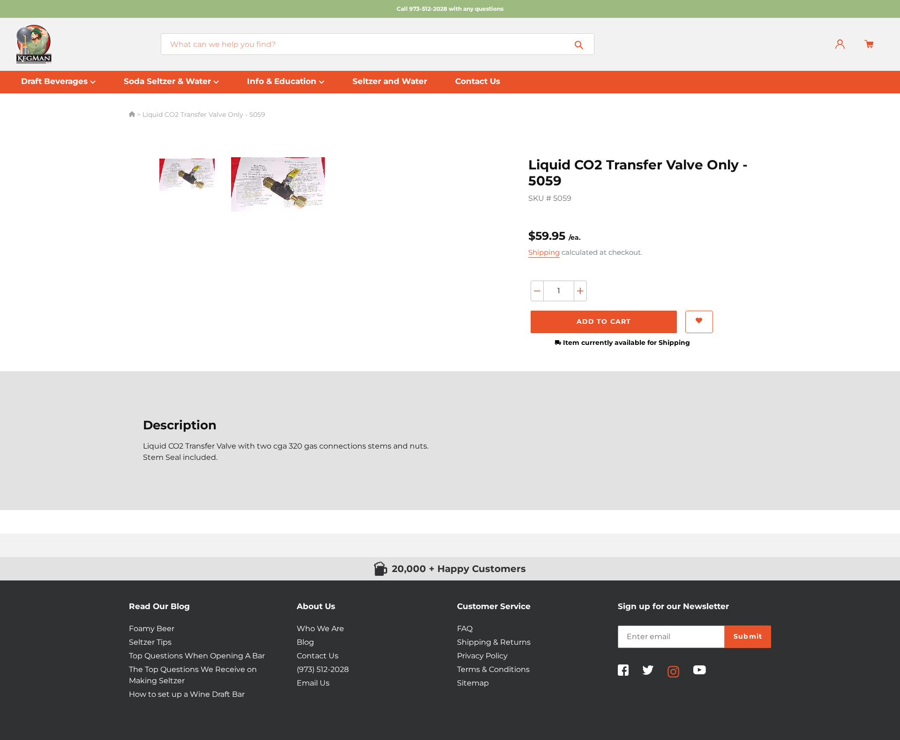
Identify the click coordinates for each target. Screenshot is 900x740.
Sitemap (473, 683)
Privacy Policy (482, 655)
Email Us (313, 683)
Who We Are (320, 628)
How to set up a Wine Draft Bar (187, 694)
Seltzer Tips (150, 642)
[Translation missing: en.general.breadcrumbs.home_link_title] (133, 114)
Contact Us (317, 655)
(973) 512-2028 (323, 669)
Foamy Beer (151, 628)
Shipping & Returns (494, 642)
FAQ (464, 628)
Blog (305, 642)
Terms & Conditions (493, 669)
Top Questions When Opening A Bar (197, 655)
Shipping (544, 252)
